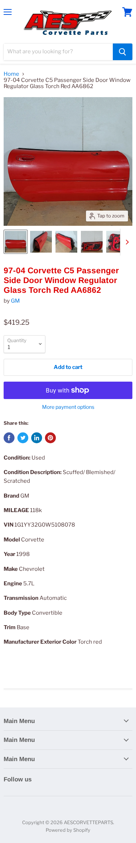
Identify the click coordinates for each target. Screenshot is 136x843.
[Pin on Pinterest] (50, 437)
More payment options (68, 407)
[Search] (122, 51)
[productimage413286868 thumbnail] (91, 241)
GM (15, 301)
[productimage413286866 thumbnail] (41, 241)
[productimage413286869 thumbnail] (117, 241)
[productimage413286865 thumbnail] (15, 241)
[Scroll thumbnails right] (126, 242)
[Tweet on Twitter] (22, 437)
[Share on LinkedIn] (36, 437)
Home (11, 74)
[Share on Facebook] (9, 437)
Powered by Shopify (68, 830)
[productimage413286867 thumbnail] (66, 241)
